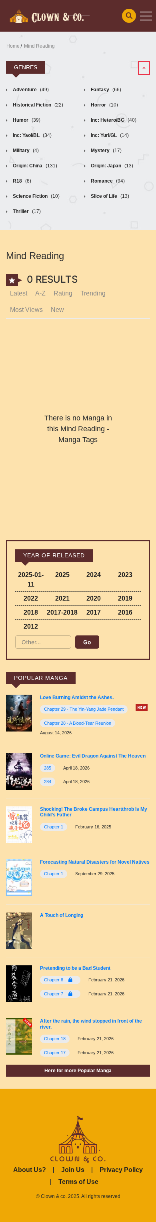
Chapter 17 (55, 1052)
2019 (125, 598)
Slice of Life (109, 196)
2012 (31, 626)
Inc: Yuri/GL (109, 135)
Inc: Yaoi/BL (32, 135)
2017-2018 (62, 612)
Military (25, 150)
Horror (104, 105)
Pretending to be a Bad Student (75, 968)
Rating (63, 293)
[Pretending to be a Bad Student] (19, 983)
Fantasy (105, 89)
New (57, 309)
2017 (93, 612)
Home (13, 46)
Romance (107, 181)
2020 (93, 598)
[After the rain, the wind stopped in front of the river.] (19, 1036)
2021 (62, 598)
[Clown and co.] (46, 15)
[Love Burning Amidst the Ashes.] (19, 712)
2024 (93, 574)
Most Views (26, 309)
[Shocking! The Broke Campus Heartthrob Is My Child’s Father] (19, 824)
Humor (26, 120)
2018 (31, 612)
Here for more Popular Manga (78, 1070)
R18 (21, 181)
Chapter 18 (55, 1038)
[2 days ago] (142, 707)
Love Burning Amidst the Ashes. (77, 697)
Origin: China (34, 166)
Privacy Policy (121, 1169)
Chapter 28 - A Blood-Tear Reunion (77, 723)
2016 (125, 612)
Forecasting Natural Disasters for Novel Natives (95, 862)
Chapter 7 (54, 993)
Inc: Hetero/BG (113, 120)
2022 (31, 598)
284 (47, 781)
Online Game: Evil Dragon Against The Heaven (93, 756)
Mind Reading (39, 46)
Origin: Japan (111, 166)
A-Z (40, 293)
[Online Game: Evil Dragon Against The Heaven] (19, 771)
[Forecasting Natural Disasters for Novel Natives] (19, 877)
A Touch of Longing (61, 915)
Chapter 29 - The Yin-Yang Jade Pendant (84, 709)
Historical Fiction (37, 105)
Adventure (30, 89)
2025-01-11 (31, 579)
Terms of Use (78, 1181)
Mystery (106, 150)
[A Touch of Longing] (19, 930)
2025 (62, 574)
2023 (125, 574)
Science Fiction (36, 196)
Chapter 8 (54, 979)
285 (47, 768)
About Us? (29, 1169)
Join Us (72, 1169)
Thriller (26, 211)
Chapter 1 (53, 826)
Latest (18, 293)
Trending (93, 293)
